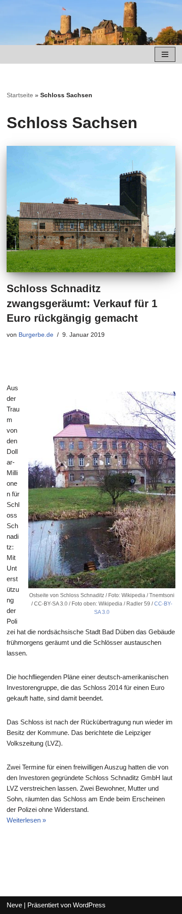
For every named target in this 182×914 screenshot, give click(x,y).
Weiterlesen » (26, 820)
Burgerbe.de (36, 334)
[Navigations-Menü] (165, 54)
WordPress (89, 905)
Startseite (20, 95)
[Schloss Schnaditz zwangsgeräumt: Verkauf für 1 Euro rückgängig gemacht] (91, 209)
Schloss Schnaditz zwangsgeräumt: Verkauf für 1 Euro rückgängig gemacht (82, 303)
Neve (14, 905)
